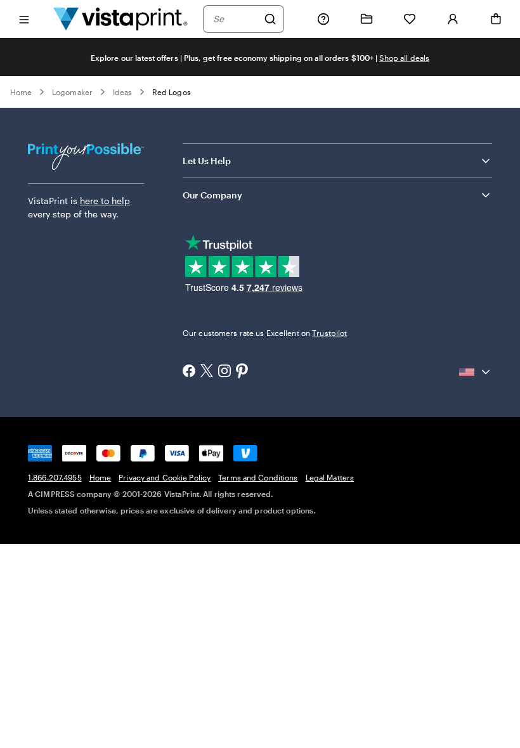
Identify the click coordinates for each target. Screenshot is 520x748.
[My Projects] (366, 19)
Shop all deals (404, 57)
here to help (105, 200)
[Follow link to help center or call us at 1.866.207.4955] (323, 19)
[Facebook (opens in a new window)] (189, 372)
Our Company (212, 195)
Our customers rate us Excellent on (265, 332)
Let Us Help (207, 160)
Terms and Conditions (257, 477)
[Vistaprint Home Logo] (120, 19)
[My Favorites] (410, 19)
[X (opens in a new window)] (206, 372)
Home (21, 91)
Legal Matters (330, 477)
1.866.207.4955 (55, 477)
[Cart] (496, 19)
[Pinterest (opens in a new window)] (242, 372)
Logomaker (72, 91)
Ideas (122, 91)
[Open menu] (24, 18)
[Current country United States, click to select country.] (475, 372)
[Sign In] (453, 19)
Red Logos (171, 91)
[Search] (270, 19)
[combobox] (235, 19)
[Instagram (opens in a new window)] (224, 372)
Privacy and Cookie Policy (165, 477)
